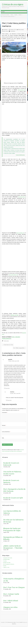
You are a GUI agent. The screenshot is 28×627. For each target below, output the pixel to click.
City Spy (5, 561)
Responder (7, 388)
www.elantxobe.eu (22, 196)
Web (3, 437)
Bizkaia (19, 29)
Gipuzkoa (3, 31)
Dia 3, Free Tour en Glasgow (14, 587)
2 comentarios (12, 31)
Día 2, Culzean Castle (11, 594)
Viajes (7, 31)
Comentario (4, 412)
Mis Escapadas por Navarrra (8, 564)
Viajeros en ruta (6, 567)
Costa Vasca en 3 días (8, 344)
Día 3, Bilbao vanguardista (19, 347)
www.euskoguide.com (13, 274)
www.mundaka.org (20, 232)
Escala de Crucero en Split (13, 498)
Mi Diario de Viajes (6, 562)
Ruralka (4, 565)
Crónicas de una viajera (12, 4)
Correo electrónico (6, 431)
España (22, 29)
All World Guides (6, 559)
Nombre (4, 425)
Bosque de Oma (14, 315)
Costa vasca (6, 340)
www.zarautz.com (21, 89)
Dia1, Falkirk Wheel (10, 601)
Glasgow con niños (10, 607)
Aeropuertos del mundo (7, 557)
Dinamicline (5, 29)
